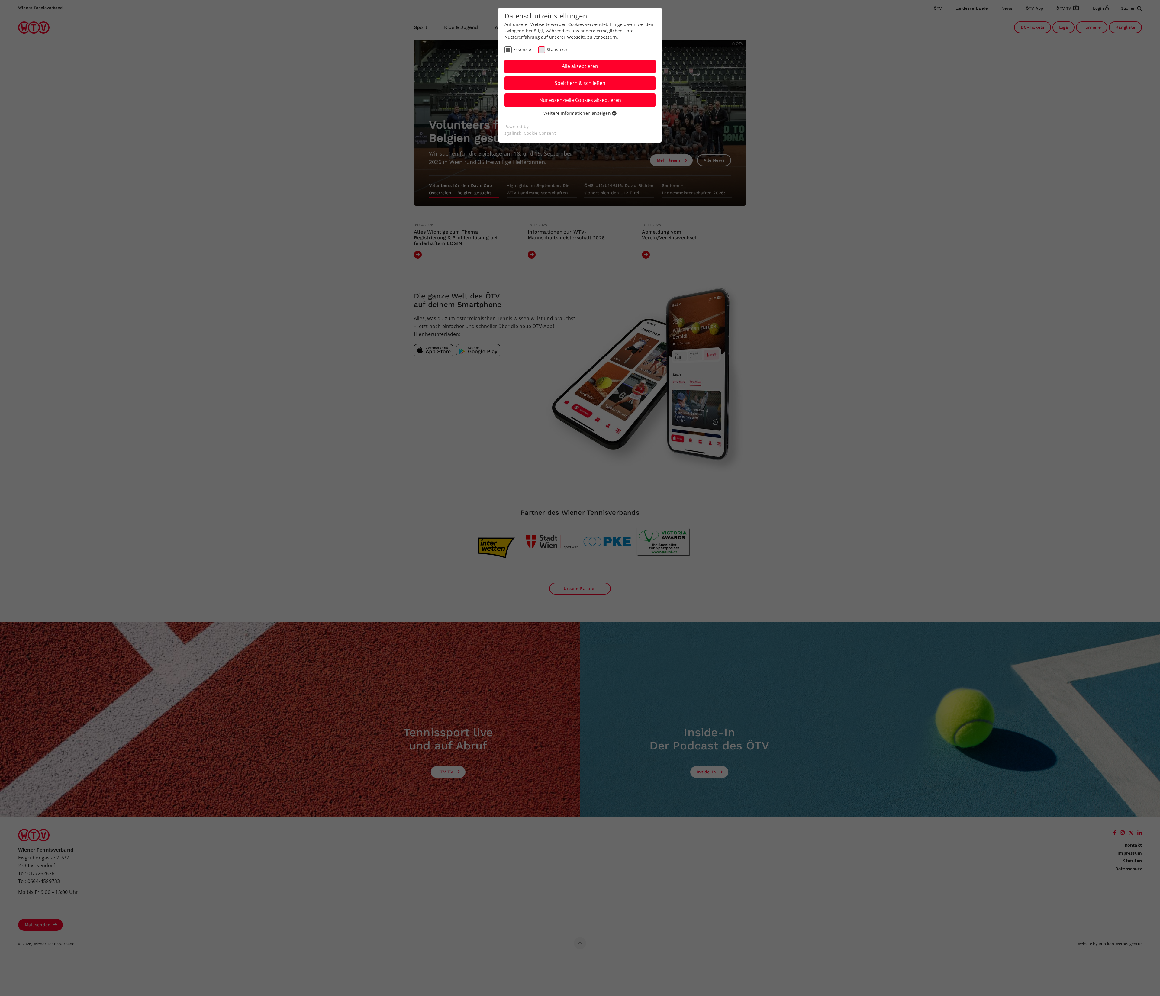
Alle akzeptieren (580, 66)
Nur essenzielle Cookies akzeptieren (580, 100)
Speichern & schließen (580, 83)
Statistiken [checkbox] (558, 49)
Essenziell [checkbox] (523, 49)
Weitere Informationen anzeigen (577, 113)
